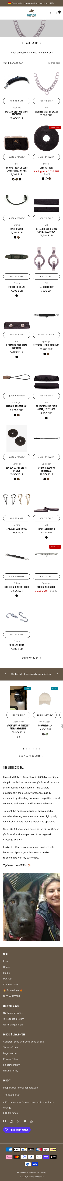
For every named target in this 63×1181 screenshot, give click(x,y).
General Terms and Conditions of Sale (23, 1041)
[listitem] (31, 674)
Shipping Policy (11, 1064)
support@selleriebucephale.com (20, 1087)
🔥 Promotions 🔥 (12, 990)
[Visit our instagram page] (11, 1121)
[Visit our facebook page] (4, 1121)
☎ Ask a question (13, 1024)
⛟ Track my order (13, 1013)
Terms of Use (10, 1047)
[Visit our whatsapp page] (31, 1121)
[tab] (23, 748)
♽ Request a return (13, 1018)
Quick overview (17, 157)
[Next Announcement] (58, 674)
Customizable (10, 984)
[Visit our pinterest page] (18, 1121)
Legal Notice (10, 1053)
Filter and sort (15, 62)
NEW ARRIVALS (11, 996)
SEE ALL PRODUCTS (30, 756)
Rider (6, 961)
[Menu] (5, 13)
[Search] (52, 13)
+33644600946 (11, 1095)
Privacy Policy (10, 1059)
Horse (6, 967)
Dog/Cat (7, 978)
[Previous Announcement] (5, 674)
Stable (6, 972)
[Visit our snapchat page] (25, 1121)
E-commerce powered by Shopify (31, 1172)
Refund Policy (10, 1070)
